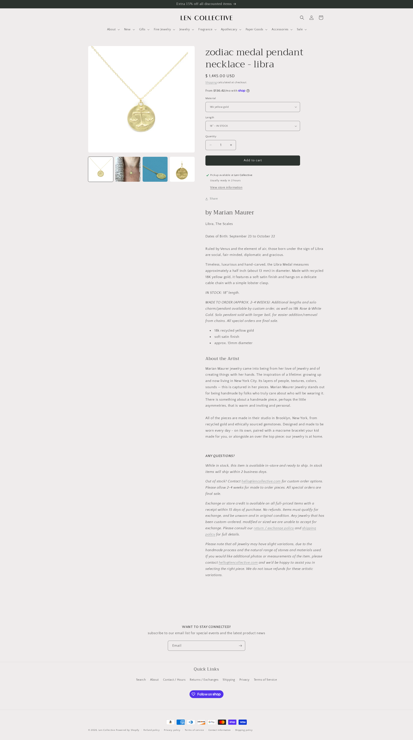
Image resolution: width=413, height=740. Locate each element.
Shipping (211, 82)
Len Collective (107, 730)
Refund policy (151, 730)
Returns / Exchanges (204, 680)
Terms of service (194, 730)
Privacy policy (172, 730)
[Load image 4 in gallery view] (182, 169)
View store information (226, 187)
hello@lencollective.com (261, 481)
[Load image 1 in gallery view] (100, 169)
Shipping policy (244, 730)
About (154, 680)
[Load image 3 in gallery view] (155, 169)
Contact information (219, 730)
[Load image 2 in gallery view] (127, 169)
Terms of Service (265, 680)
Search (141, 680)
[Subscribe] (240, 646)
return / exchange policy (274, 528)
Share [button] (214, 198)
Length (209, 117)
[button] (113, 29)
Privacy (244, 680)
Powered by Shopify (127, 730)
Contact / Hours (174, 680)
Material (210, 98)
